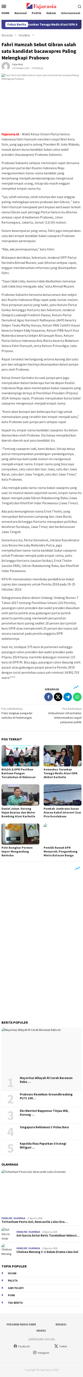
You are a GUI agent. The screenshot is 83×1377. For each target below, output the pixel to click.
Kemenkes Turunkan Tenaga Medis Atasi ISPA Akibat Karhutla (60, 773)
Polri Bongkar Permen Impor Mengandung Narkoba (17, 851)
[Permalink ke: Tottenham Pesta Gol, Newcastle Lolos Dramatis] (41, 1192)
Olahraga (19, 1218)
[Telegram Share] (67, 697)
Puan (11, 1295)
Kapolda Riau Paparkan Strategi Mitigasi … (43, 1145)
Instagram (43, 1353)
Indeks (41, 1330)
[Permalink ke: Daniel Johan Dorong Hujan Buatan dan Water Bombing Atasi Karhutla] (20, 795)
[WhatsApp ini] (77, 697)
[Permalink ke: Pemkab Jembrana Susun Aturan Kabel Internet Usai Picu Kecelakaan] (63, 795)
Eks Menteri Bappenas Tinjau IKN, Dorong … (44, 1113)
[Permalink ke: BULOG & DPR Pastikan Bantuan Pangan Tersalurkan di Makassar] (20, 755)
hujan (12, 1273)
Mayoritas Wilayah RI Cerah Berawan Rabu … (46, 1080)
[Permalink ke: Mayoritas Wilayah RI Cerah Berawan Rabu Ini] (41, 1050)
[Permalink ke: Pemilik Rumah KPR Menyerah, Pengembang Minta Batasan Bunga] (63, 834)
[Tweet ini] (58, 697)
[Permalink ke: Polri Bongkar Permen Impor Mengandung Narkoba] (20, 834)
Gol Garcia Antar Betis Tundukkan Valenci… (47, 1235)
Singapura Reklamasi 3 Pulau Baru (45, 1127)
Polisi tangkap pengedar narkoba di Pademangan (17, 713)
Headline (6, 1218)
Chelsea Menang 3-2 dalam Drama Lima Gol (47, 1252)
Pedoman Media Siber (21, 1324)
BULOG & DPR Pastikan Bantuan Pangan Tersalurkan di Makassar (18, 773)
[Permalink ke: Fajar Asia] (5, 66)
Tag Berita (15, 1303)
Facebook (24, 1346)
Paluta (12, 1280)
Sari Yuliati (16, 1288)
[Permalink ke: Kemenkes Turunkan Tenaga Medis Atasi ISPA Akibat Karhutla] (63, 755)
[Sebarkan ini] (48, 697)
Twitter (63, 1346)
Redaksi (61, 1324)
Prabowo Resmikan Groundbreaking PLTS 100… (46, 1096)
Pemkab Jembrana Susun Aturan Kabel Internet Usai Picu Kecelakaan (62, 812)
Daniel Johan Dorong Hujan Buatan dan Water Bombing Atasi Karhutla (18, 812)
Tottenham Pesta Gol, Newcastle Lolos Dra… (34, 1222)
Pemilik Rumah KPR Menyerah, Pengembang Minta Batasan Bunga (60, 851)
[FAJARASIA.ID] (41, 6)
